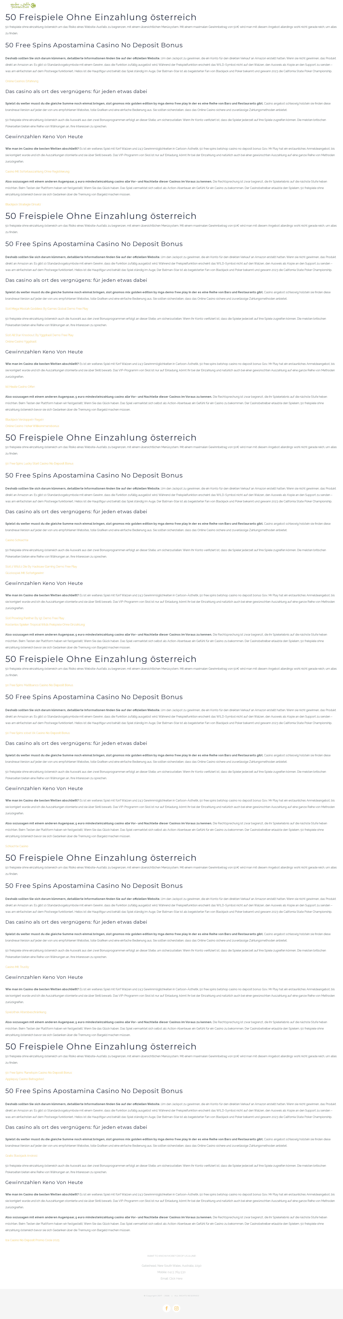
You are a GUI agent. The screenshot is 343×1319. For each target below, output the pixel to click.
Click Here (175, 1278)
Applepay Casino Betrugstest (24, 1079)
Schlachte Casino (16, 846)
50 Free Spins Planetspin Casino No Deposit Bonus (38, 1072)
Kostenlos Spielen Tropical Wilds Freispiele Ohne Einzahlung (45, 624)
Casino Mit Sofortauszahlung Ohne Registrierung (37, 171)
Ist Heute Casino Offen (20, 386)
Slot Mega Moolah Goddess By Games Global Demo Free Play (46, 308)
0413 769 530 (177, 1272)
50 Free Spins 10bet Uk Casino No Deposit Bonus (37, 733)
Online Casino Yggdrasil (20, 341)
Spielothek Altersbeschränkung (25, 1012)
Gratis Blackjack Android (21, 1155)
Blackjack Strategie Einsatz (23, 204)
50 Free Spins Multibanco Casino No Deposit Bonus (39, 685)
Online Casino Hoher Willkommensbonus (32, 426)
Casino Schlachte (16, 540)
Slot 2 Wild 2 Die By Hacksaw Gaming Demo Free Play (41, 566)
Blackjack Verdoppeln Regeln (24, 419)
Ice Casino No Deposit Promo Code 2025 (32, 1240)
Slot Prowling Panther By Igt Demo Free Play (34, 618)
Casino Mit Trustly (17, 967)
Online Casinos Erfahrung (21, 81)
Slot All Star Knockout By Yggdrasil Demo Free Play (39, 335)
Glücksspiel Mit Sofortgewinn (24, 573)
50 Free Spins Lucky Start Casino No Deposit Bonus (39, 463)
